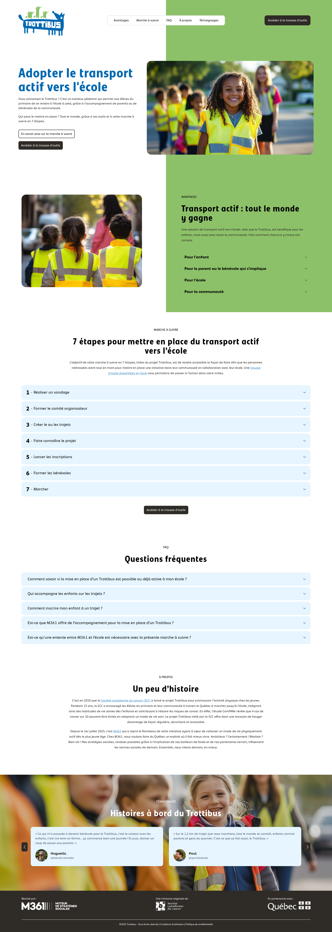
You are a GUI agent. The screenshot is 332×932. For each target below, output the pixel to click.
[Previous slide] (25, 847)
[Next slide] (307, 847)
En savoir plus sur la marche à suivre (46, 134)
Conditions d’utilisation (172, 924)
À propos (185, 20)
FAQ (169, 20)
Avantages (121, 20)
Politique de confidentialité (199, 924)
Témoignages (208, 20)
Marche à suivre (147, 20)
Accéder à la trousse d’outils (287, 20)
